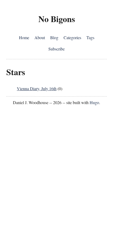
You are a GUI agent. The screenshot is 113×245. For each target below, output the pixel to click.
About (39, 37)
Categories (72, 37)
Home (24, 37)
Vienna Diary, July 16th (36, 88)
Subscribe (56, 49)
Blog (54, 37)
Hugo (94, 102)
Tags (90, 37)
